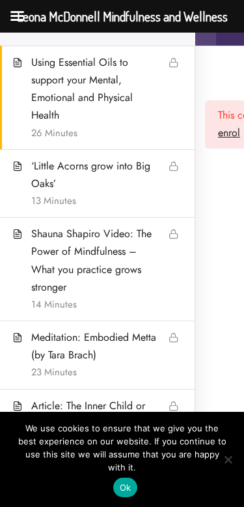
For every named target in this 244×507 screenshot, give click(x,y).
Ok (125, 487)
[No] (227, 459)
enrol (229, 133)
